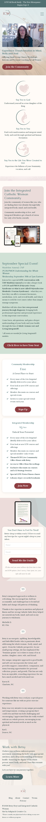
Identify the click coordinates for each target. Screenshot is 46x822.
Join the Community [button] (17, 67)
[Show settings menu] (37, 45)
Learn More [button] (12, 777)
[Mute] (33, 45)
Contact (26, 798)
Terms (34, 798)
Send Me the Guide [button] (23, 560)
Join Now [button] (23, 486)
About (17, 798)
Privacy (23, 801)
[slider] (21, 45)
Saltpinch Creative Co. (17, 812)
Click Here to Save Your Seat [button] (23, 345)
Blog (11, 798)
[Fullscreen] (42, 45)
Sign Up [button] (23, 409)
